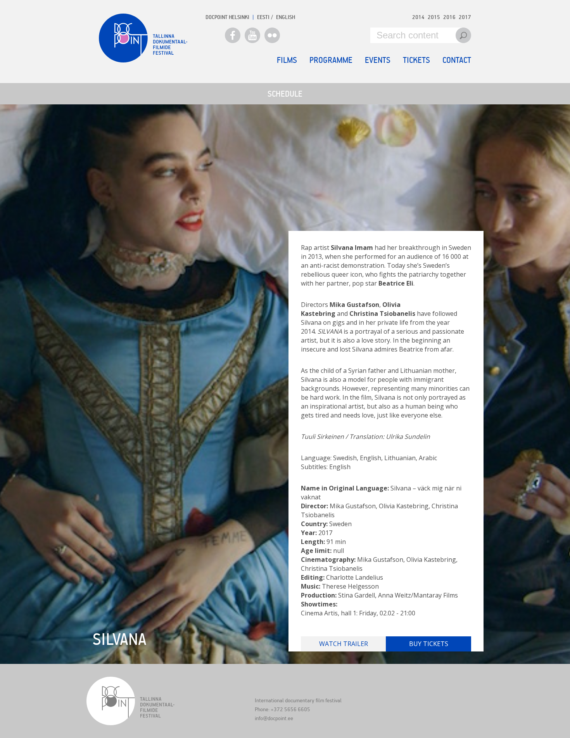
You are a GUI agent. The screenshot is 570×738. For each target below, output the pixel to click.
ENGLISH (285, 17)
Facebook (232, 35)
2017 (465, 17)
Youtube (252, 35)
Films (287, 59)
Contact (456, 59)
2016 (449, 17)
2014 (418, 17)
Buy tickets (428, 643)
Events (377, 59)
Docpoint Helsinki (227, 17)
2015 (434, 17)
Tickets (416, 59)
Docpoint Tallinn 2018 (143, 38)
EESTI (263, 17)
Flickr (272, 35)
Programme (330, 59)
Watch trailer (343, 643)
